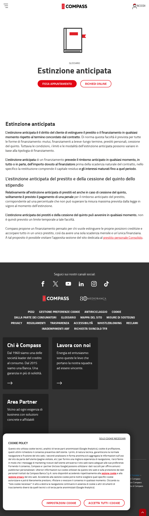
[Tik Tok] (106, 284)
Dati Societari (133, 475)
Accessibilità (83, 323)
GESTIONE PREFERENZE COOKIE (59, 311)
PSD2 (31, 311)
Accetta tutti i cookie (104, 503)
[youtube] (68, 284)
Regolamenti (36, 323)
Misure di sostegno (120, 317)
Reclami (132, 323)
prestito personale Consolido (122, 237)
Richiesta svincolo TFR (90, 328)
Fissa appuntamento (57, 84)
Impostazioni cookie (61, 503)
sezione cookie (109, 473)
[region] (66, 472)
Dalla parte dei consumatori (35, 317)
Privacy (16, 323)
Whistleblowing (109, 323)
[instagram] (94, 284)
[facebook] (43, 284)
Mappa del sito (91, 317)
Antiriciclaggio (95, 311)
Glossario (74, 63)
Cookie (116, 311)
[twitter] (55, 284)
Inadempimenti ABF (56, 328)
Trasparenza (59, 323)
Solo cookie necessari (112, 438)
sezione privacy (16, 476)
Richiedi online (96, 84)
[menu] (6, 5)
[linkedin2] (81, 284)
